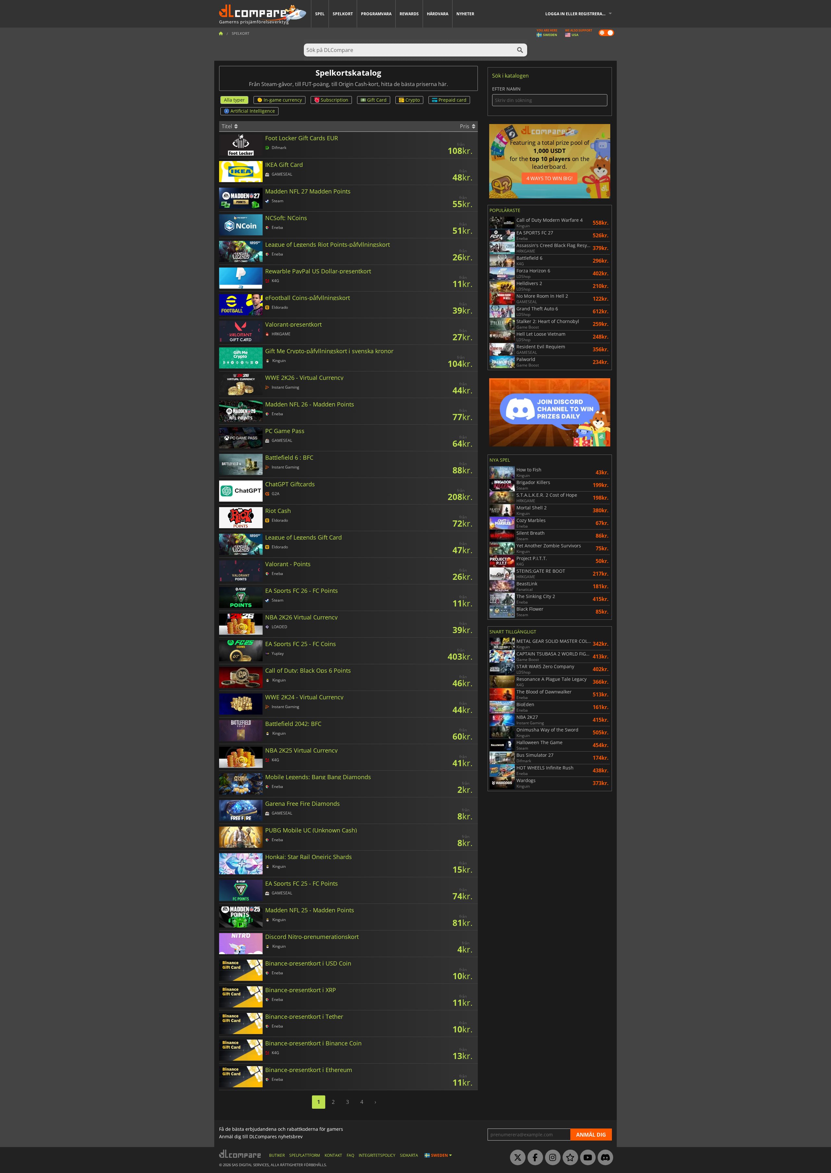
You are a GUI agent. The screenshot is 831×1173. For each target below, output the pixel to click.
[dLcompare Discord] (604, 1158)
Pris (465, 126)
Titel (227, 126)
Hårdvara (437, 14)
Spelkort (343, 14)
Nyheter (465, 14)
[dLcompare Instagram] (551, 1158)
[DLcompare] (240, 1154)
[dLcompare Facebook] (534, 1158)
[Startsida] (221, 33)
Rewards (409, 14)
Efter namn (506, 89)
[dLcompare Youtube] (586, 1158)
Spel (320, 14)
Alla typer (234, 100)
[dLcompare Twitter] (516, 1158)
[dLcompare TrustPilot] (569, 1158)
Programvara (376, 14)
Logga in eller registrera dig (577, 14)
